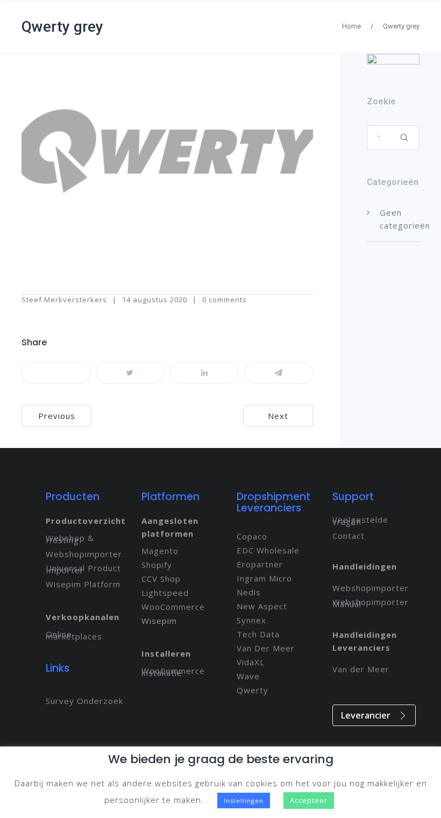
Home (351, 26)
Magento (160, 550)
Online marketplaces (74, 635)
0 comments (224, 299)
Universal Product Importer (83, 569)
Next (278, 415)
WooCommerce (173, 606)
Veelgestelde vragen (360, 520)
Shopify (156, 564)
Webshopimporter (84, 554)
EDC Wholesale (268, 550)
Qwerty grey (62, 26)
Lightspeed (165, 592)
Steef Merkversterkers (64, 299)
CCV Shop (161, 578)
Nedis (249, 592)
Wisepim (159, 620)
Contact (348, 535)
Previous (56, 415)
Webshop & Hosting (70, 538)
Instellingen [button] (244, 800)
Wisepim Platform (83, 584)
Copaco (252, 536)
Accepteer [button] (309, 800)
